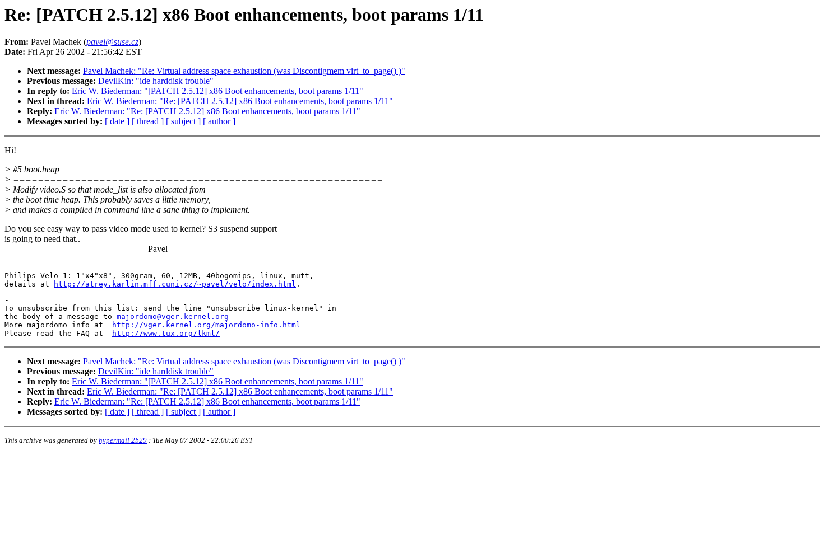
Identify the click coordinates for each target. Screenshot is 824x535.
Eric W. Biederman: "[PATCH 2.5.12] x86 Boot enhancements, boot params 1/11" (217, 91)
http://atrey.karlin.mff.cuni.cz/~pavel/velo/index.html (175, 284)
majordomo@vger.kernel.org (173, 316)
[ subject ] (183, 121)
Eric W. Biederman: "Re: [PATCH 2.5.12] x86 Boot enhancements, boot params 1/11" (240, 101)
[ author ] (219, 121)
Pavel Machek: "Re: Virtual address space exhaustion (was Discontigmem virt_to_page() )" (244, 71)
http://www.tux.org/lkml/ (166, 333)
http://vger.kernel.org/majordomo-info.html (206, 325)
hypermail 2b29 (123, 440)
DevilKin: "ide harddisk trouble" (156, 81)
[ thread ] (148, 121)
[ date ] (117, 121)
